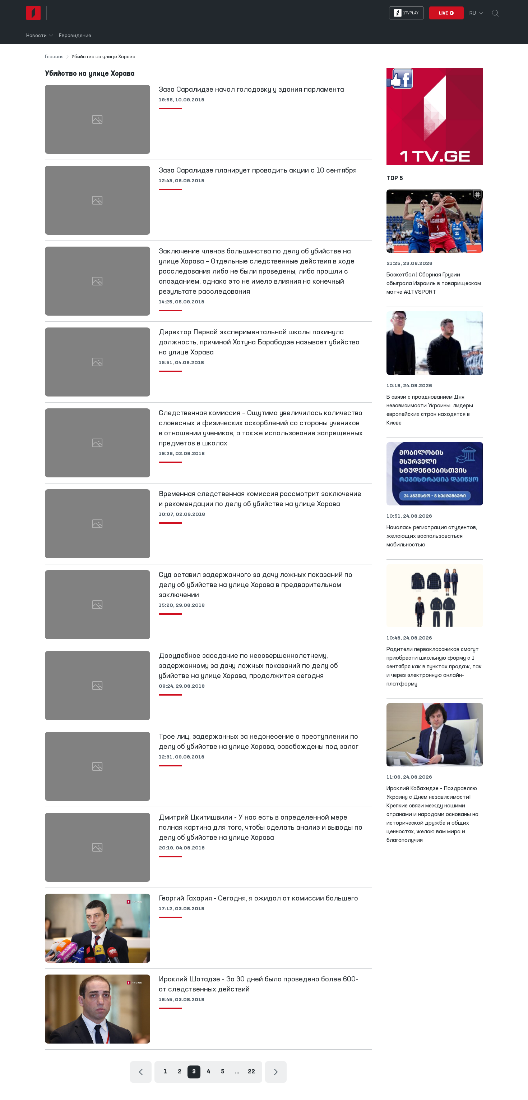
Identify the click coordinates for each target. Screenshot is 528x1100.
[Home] (33, 13)
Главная (54, 56)
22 (251, 1072)
